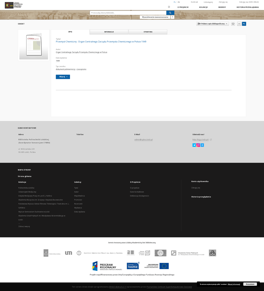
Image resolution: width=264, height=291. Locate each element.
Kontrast (194, 2)
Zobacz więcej (24, 226)
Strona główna (24, 176)
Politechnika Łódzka (26, 188)
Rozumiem (250, 284)
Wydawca (78, 208)
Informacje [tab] (109, 32)
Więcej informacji (234, 284)
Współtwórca (79, 196)
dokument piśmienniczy (65, 69)
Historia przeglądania (248, 7)
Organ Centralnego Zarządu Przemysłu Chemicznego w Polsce (81, 52)
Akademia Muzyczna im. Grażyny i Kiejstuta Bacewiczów (40, 200)
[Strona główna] (169, 5)
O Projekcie (183, 7)
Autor (76, 192)
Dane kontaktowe (137, 192)
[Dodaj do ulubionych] (233, 24)
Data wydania (79, 212)
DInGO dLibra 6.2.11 (118, 287)
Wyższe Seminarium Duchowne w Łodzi (34, 212)
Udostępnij (208, 2)
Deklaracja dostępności (139, 196)
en (179, 2)
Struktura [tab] (148, 32)
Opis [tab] (70, 32)
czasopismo (81, 69)
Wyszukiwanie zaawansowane (155, 17)
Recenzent (78, 204)
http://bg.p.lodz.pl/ (201, 139)
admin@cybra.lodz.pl (143, 139)
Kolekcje (203, 7)
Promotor (78, 200)
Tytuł (76, 188)
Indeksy (222, 7)
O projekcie (134, 188)
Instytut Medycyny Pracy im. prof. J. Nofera (35, 196)
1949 (58, 61)
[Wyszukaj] (170, 13)
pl (244, 24)
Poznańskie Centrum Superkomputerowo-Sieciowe (169, 287)
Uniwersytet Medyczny (27, 192)
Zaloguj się (223, 2)
